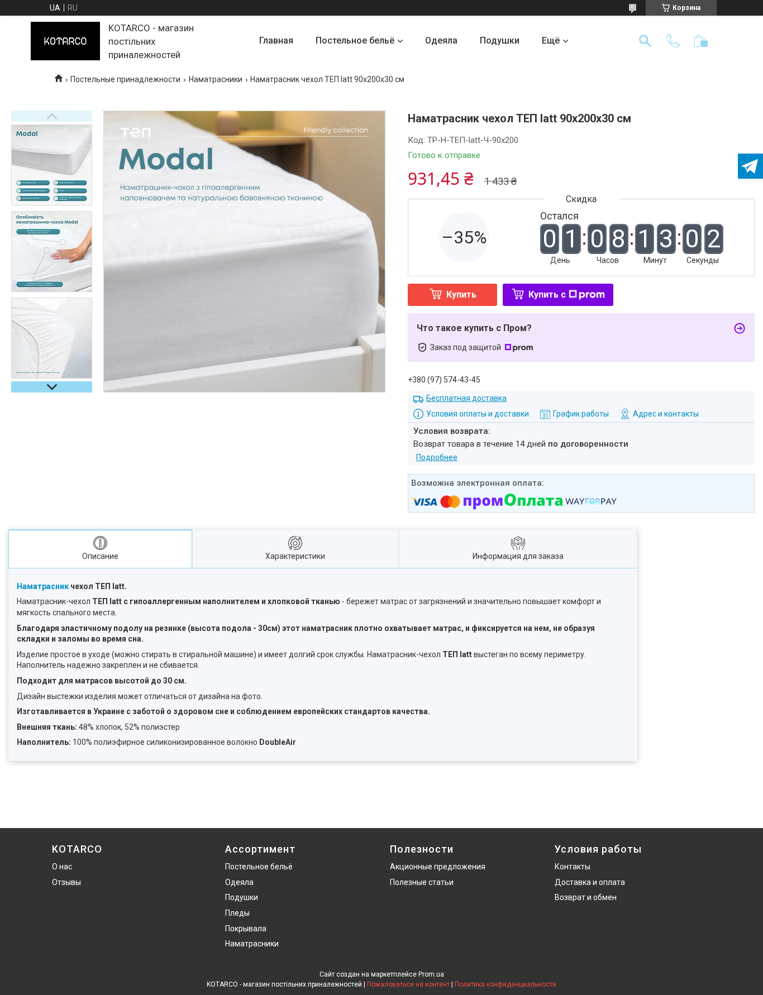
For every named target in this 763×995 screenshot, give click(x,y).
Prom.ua (431, 974)
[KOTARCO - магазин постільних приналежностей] (65, 41)
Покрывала (245, 928)
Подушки (499, 40)
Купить (461, 294)
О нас (62, 866)
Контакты (572, 866)
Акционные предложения (437, 866)
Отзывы (66, 882)
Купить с (547, 294)
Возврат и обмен (586, 897)
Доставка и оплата (590, 882)
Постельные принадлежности (125, 79)
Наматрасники (215, 79)
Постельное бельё (355, 40)
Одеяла (441, 40)
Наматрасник (43, 586)
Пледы (237, 912)
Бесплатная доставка (466, 398)
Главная (276, 40)
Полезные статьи (422, 882)
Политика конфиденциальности (505, 984)
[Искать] (645, 41)
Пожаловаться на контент (408, 984)
